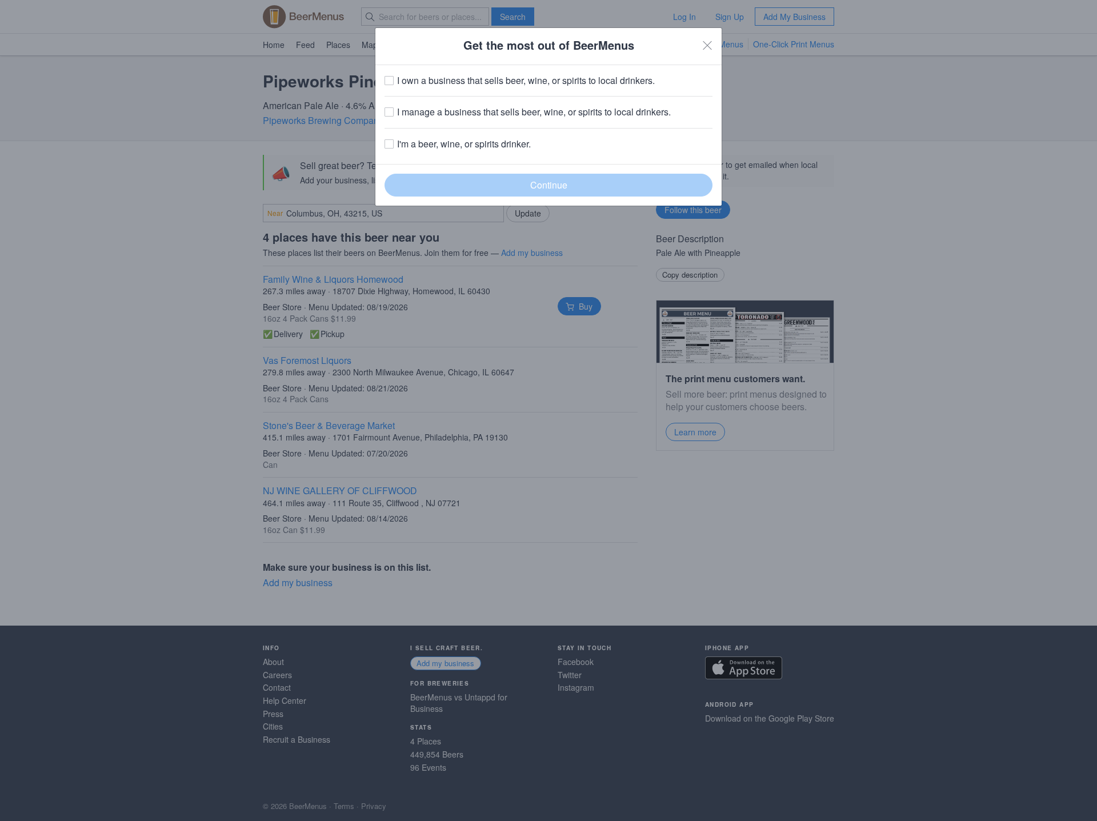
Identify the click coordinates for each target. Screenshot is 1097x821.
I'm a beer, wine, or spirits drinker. (464, 144)
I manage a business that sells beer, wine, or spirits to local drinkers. (534, 112)
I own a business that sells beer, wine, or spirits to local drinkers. (526, 80)
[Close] (707, 45)
